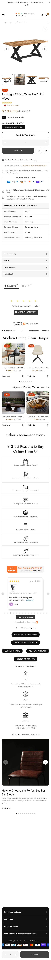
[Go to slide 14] (43, 613)
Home (3, 22)
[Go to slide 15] (46, 613)
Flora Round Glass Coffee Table (38, 417)
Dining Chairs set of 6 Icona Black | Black (13, 368)
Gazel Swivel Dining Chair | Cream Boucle (38, 368)
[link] (30, 330)
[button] (44, 48)
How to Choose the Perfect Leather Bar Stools (23, 792)
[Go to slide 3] (10, 613)
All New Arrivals (37, 650)
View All (43, 338)
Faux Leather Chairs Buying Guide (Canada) (23, 878)
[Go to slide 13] (40, 613)
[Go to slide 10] (31, 613)
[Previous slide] (2, 593)
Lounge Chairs (12, 650)
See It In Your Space (25, 135)
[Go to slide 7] (22, 613)
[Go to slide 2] (7, 613)
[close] (49, 3)
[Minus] (5, 142)
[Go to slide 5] (16, 613)
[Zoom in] (44, 29)
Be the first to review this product (25, 306)
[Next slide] (48, 593)
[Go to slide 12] (37, 613)
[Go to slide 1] (4, 613)
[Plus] (46, 142)
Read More (6, 808)
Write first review (26, 312)
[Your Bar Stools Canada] (25, 14)
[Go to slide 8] (25, 613)
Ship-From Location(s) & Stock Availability (19, 160)
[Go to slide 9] (28, 613)
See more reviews (25, 617)
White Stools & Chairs (25, 634)
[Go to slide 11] (34, 613)
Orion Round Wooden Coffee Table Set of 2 (13, 417)
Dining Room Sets (25, 659)
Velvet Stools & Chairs (25, 642)
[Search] (42, 14)
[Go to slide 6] (19, 613)
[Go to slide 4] (13, 613)
